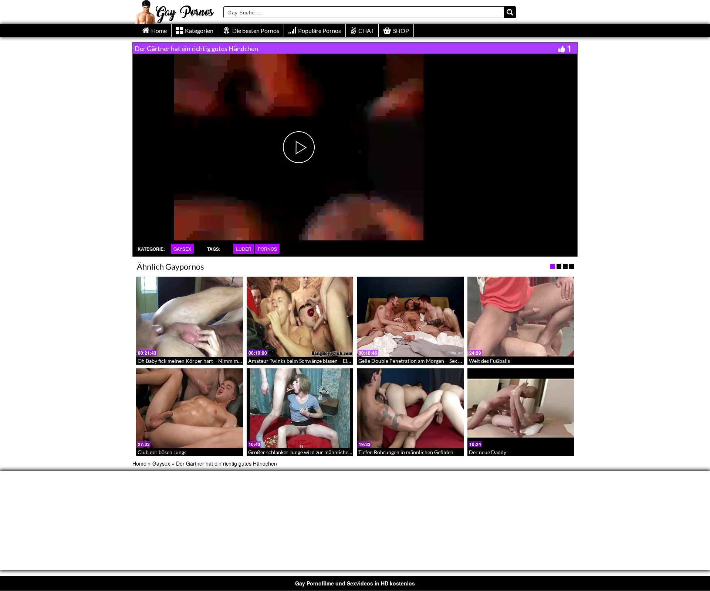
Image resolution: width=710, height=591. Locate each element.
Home (139, 463)
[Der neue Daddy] (520, 408)
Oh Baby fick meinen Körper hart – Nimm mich (191, 361)
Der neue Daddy (487, 452)
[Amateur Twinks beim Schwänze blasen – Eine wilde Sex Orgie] (300, 317)
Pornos (267, 249)
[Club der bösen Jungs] (189, 408)
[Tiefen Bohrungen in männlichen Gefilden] (410, 408)
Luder (243, 249)
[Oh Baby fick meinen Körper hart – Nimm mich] (189, 317)
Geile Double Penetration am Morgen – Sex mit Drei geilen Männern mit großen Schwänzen (463, 361)
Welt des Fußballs (489, 361)
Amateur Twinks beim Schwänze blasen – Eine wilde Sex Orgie (318, 361)
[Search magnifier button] (510, 12)
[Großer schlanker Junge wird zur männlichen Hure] (300, 408)
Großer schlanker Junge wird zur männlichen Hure (306, 452)
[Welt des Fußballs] (520, 317)
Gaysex (182, 249)
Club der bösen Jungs (162, 452)
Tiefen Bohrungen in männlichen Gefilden (405, 452)
